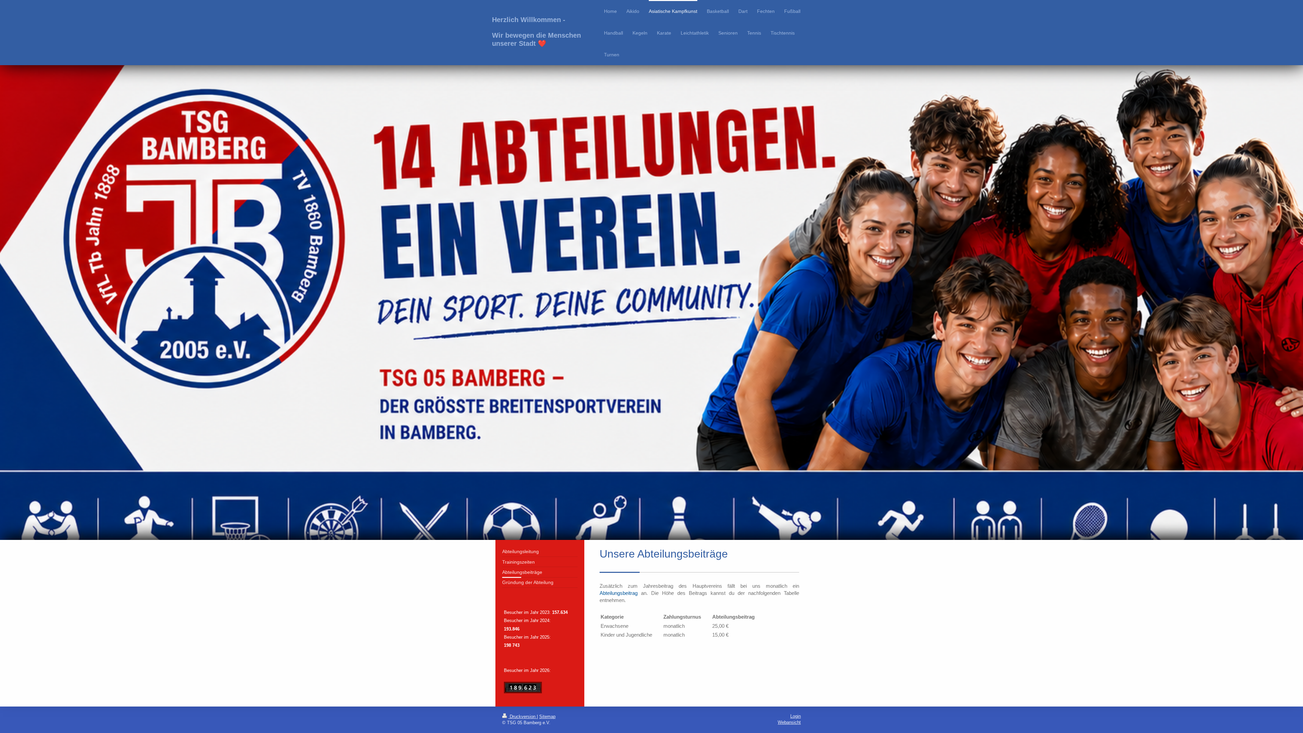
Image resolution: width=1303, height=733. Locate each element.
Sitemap (547, 716)
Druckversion (522, 716)
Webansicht (789, 722)
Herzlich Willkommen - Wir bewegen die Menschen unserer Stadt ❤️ (536, 31)
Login (795, 716)
